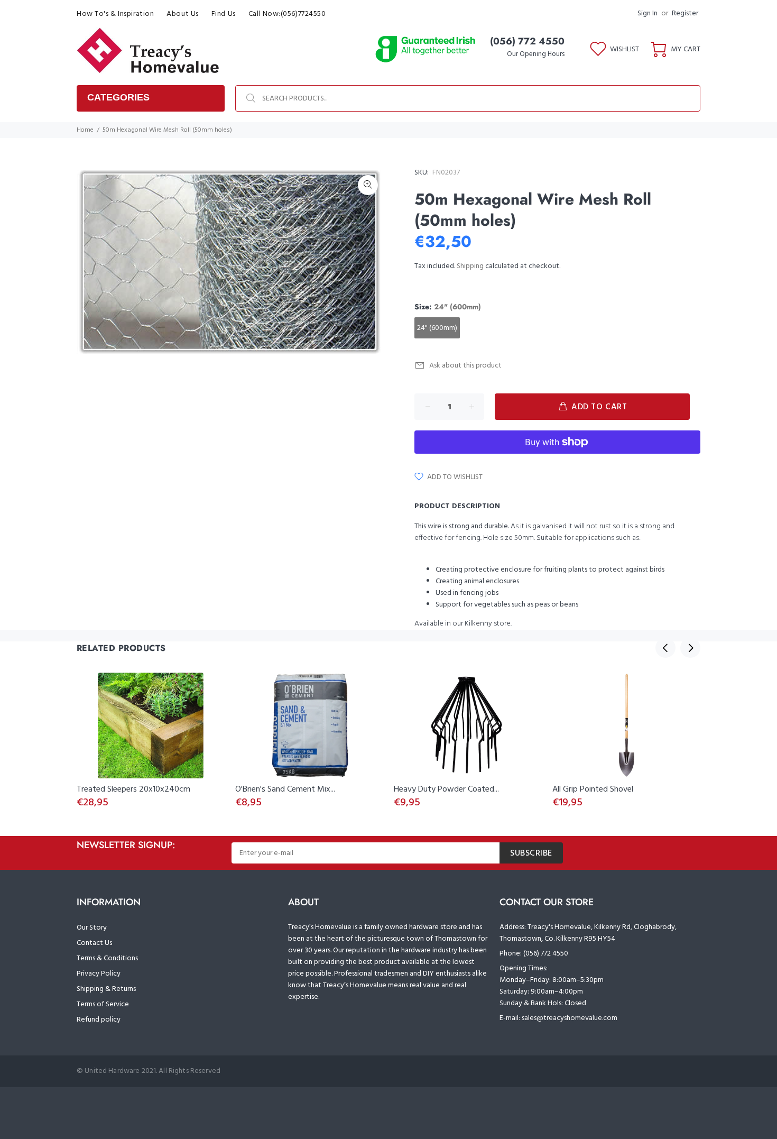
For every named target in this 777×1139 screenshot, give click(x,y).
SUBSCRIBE (531, 853)
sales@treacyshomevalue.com (569, 1018)
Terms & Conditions (107, 958)
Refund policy (99, 1020)
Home (85, 130)
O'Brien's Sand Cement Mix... (285, 789)
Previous (665, 648)
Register (685, 13)
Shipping (470, 266)
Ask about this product (465, 366)
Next (690, 648)
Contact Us (94, 943)
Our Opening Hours (536, 54)
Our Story (92, 928)
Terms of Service (103, 1004)
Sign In (647, 13)
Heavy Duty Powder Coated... (446, 789)
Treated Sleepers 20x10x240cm (133, 789)
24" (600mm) (437, 328)
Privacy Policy (99, 974)
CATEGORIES (118, 97)
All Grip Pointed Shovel (592, 789)
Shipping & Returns (106, 989)
